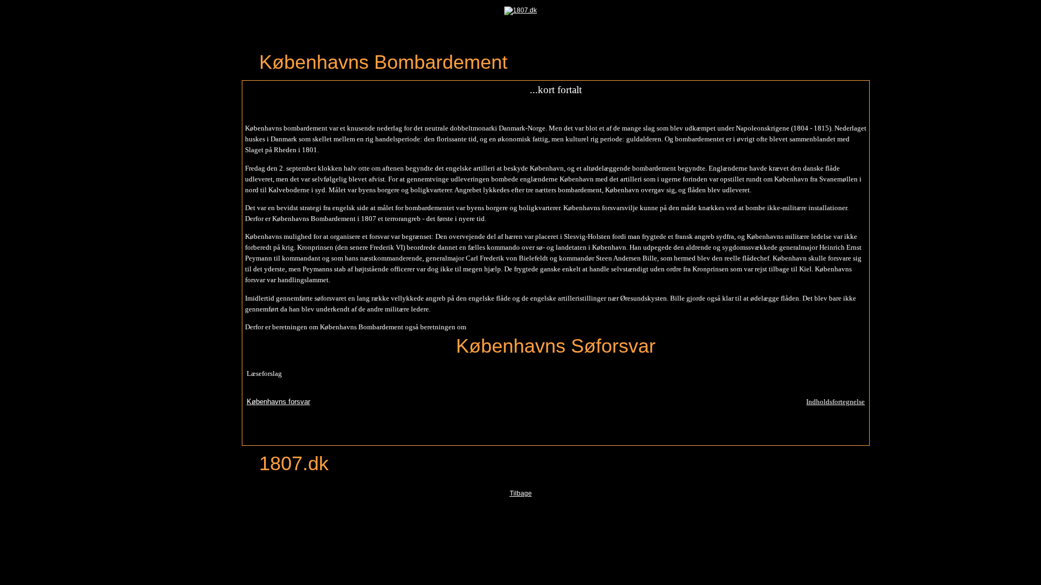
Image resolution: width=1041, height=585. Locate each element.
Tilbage (521, 493)
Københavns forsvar (278, 402)
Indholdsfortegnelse (835, 402)
